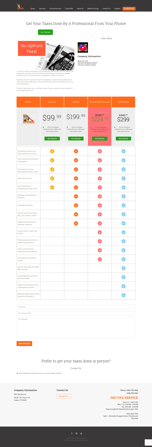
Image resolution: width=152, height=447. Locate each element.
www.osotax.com (83, 440)
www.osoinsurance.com (71, 440)
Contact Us (76, 368)
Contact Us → (63, 396)
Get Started (45, 32)
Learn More (106, 38)
